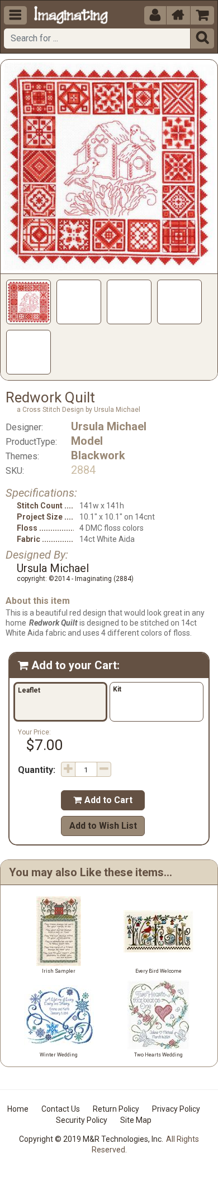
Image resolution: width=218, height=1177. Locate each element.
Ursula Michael (108, 426)
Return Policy (116, 1108)
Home (18, 1108)
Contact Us (60, 1108)
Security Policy (81, 1120)
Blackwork (98, 455)
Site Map (135, 1120)
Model (87, 441)
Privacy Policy (176, 1108)
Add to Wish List (103, 825)
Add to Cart (102, 800)
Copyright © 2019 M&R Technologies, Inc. (91, 1139)
